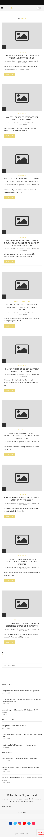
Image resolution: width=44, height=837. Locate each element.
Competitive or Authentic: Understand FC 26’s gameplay (20, 691)
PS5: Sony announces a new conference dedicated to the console (22, 561)
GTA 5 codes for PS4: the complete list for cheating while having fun (22, 435)
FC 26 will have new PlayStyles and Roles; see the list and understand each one (21, 700)
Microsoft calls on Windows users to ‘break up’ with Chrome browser (22, 779)
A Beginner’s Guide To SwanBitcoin (14, 726)
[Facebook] (24, 8)
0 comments (32, 61)
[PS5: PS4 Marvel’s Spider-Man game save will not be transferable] (22, 159)
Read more (9, 74)
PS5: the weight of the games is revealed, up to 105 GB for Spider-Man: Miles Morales (22, 243)
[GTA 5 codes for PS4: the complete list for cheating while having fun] (22, 413)
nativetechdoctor (10, 61)
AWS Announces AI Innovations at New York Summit (19, 758)
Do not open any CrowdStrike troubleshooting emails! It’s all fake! (22, 735)
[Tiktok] (33, 823)
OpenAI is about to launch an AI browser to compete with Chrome (21, 768)
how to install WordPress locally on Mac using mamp (19, 745)
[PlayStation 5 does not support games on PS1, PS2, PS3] (22, 349)
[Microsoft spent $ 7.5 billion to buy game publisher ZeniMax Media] (22, 285)
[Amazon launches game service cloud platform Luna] (22, 97)
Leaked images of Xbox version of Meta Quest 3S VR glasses (20, 711)
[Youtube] (24, 823)
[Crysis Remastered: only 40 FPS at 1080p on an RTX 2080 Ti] (22, 478)
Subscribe (22, 812)
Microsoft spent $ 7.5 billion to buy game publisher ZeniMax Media (22, 307)
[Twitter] (15, 823)
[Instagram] (19, 823)
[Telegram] (29, 823)
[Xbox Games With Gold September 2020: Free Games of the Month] (22, 603)
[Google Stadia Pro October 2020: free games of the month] (22, 35)
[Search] (32, 8)
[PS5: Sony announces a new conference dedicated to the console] (22, 539)
